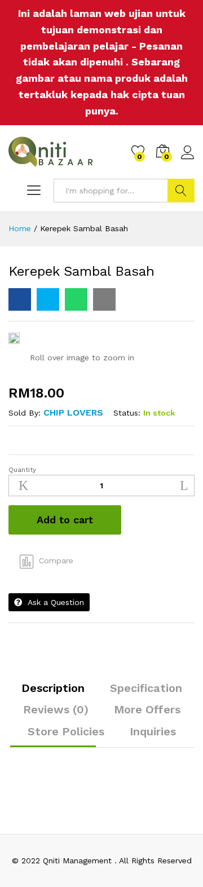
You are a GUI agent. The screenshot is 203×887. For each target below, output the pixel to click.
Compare (56, 560)
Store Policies (66, 731)
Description (53, 688)
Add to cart (65, 520)
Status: (126, 412)
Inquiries (153, 731)
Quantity (22, 469)
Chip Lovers (73, 412)
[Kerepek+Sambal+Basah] (48, 299)
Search (181, 190)
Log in (188, 159)
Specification (146, 688)
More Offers (147, 709)
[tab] (53, 693)
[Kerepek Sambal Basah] (19, 299)
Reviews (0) (56, 709)
